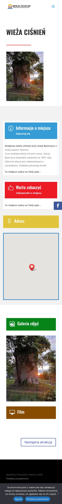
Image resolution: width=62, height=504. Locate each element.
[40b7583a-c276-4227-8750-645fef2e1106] (31, 400)
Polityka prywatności (17, 478)
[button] (33, 267)
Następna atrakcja (38, 442)
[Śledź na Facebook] (58, 206)
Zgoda (18, 499)
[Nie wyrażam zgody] (58, 493)
